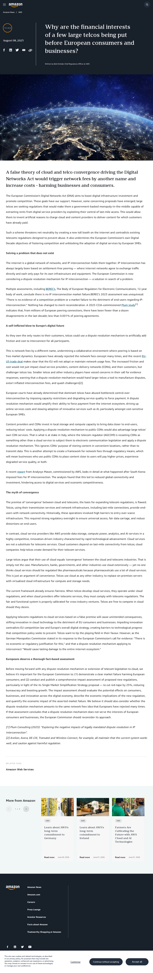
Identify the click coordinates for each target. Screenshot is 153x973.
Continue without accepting (106, 961)
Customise (75, 961)
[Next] (26, 809)
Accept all (137, 961)
